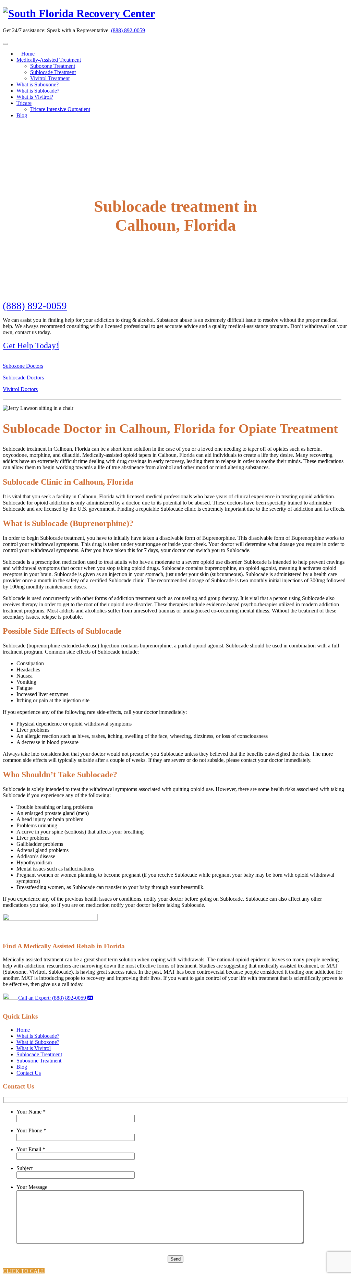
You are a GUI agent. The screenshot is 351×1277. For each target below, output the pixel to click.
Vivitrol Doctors (20, 389)
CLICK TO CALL (24, 1271)
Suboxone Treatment (52, 66)
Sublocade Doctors (23, 377)
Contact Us (28, 1073)
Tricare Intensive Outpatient (60, 109)
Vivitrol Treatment (50, 78)
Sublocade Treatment (53, 72)
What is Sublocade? (37, 91)
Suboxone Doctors (23, 366)
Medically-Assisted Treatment (48, 60)
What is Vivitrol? (34, 97)
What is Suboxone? (37, 84)
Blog (21, 115)
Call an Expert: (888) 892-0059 (52, 998)
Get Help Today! (31, 345)
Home (28, 54)
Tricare (24, 103)
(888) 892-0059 (128, 30)
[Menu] (5, 44)
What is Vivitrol (33, 1048)
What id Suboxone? (37, 1042)
